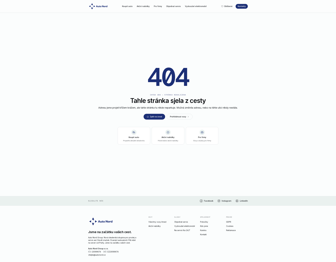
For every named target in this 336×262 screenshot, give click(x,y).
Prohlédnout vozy (178, 116)
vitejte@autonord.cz (97, 255)
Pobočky (204, 222)
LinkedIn (244, 201)
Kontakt (203, 234)
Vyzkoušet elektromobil (196, 6)
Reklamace (231, 230)
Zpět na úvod (156, 116)
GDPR (228, 222)
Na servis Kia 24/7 (182, 230)
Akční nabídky (143, 6)
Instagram (226, 201)
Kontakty (242, 6)
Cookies (229, 226)
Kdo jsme (204, 226)
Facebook (208, 201)
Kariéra (203, 230)
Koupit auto (127, 6)
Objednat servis (173, 6)
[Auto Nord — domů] (98, 6)
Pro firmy (158, 6)
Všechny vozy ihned (157, 222)
